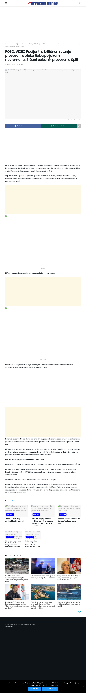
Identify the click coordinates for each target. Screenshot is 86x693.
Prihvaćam (34, 689)
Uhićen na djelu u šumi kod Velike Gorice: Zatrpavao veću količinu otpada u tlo (13, 544)
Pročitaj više (50, 689)
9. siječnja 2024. (10, 64)
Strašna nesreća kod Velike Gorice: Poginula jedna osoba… (69, 521)
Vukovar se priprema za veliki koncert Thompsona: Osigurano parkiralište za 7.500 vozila (42, 522)
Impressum (9, 627)
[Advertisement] (43, 28)
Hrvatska (20, 64)
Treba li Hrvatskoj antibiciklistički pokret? (14, 520)
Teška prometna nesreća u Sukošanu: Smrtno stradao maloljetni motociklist (32, 544)
